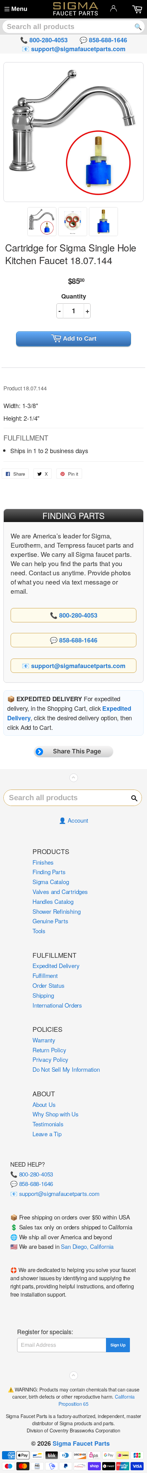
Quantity (73, 296)
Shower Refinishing (56, 911)
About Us (43, 1104)
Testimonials (48, 1124)
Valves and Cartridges (60, 891)
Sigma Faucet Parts (81, 1443)
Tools (38, 930)
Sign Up (117, 1345)
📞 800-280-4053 (31, 1174)
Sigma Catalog (50, 881)
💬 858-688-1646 (31, 1183)
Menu (19, 8)
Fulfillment (45, 975)
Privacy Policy (50, 1059)
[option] (42, 221)
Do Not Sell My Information (66, 1069)
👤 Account (73, 820)
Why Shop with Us (55, 1114)
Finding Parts (48, 871)
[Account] (113, 8)
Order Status (48, 985)
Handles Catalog (53, 901)
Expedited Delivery (55, 965)
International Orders (57, 1005)
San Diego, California (87, 1246)
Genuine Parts (50, 920)
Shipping (43, 995)
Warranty (43, 1040)
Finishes (42, 862)
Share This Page (77, 751)
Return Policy (49, 1049)
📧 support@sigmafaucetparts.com (54, 1193)
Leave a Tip (47, 1133)
